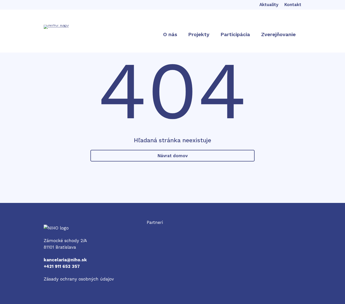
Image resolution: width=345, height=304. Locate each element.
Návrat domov (173, 155)
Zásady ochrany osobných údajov (79, 279)
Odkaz (153, 228)
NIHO (49, 227)
